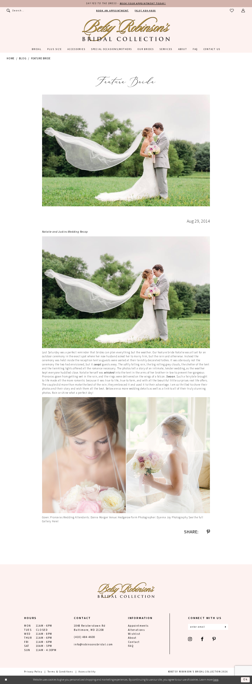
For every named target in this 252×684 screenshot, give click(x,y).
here (215, 680)
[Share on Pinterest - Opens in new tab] (208, 532)
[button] (243, 10)
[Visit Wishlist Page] (232, 10)
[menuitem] (15, 10)
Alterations (136, 630)
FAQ (131, 646)
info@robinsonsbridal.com (93, 644)
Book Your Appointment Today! (143, 3)
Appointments (138, 626)
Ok (245, 680)
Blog (22, 58)
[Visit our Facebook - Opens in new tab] (202, 639)
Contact (134, 642)
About (132, 638)
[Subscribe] (225, 627)
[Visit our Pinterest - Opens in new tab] (214, 639)
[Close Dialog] (5, 679)
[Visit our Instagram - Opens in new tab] (190, 639)
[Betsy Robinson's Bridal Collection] (126, 29)
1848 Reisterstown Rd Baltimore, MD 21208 (89, 628)
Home (11, 58)
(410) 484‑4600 (84, 637)
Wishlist (134, 634)
